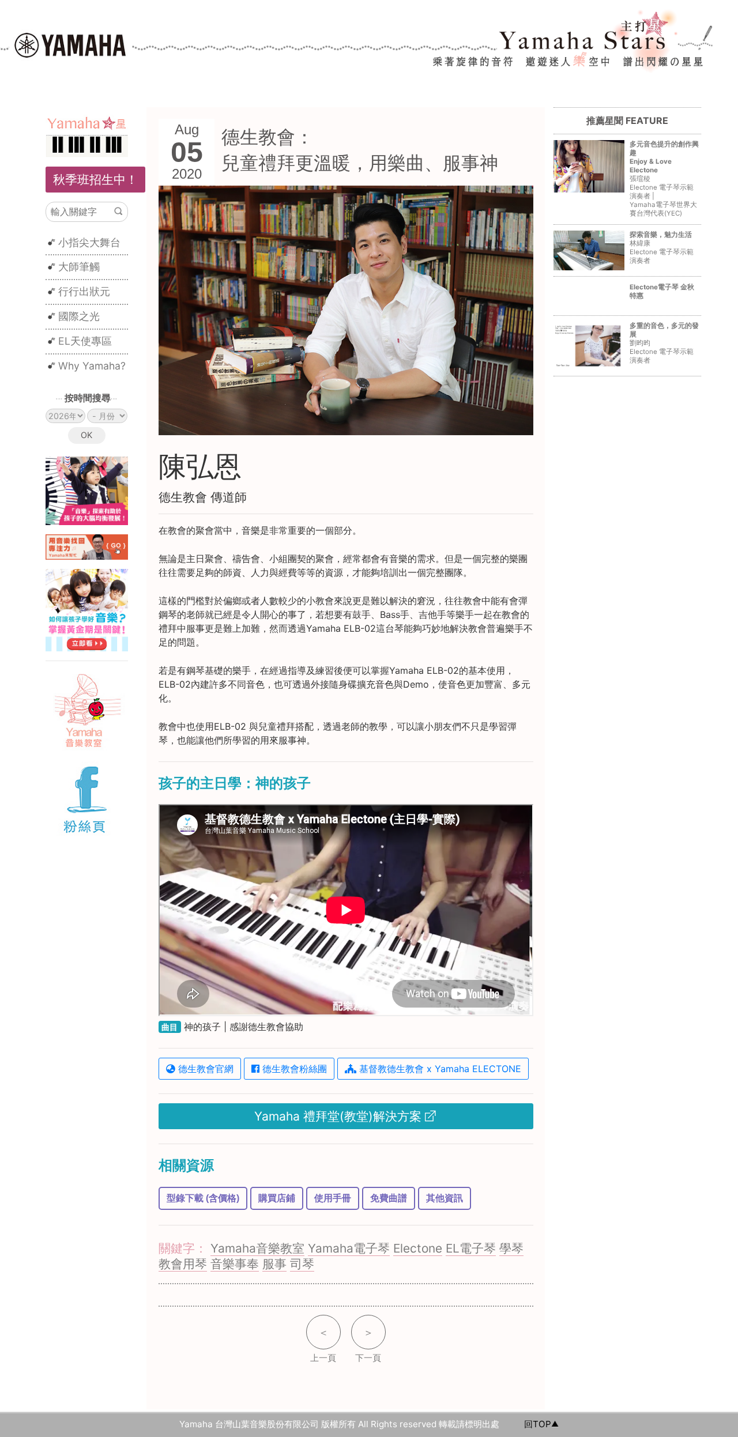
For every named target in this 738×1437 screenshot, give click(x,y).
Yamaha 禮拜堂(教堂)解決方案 (339, 1116)
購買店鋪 (276, 1198)
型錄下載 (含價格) (203, 1198)
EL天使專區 (85, 341)
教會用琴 (183, 1264)
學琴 (511, 1248)
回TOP (537, 1424)
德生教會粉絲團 (293, 1068)
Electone (417, 1248)
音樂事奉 (234, 1264)
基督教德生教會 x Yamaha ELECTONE (438, 1068)
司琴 (302, 1264)
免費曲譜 (388, 1198)
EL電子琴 (471, 1248)
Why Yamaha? (92, 366)
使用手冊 (332, 1198)
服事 (274, 1264)
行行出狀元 (84, 291)
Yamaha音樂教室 (257, 1248)
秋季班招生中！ (95, 179)
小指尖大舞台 (89, 242)
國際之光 (79, 316)
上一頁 (323, 1344)
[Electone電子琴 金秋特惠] (627, 304)
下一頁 (368, 1344)
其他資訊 (444, 1198)
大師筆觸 (79, 267)
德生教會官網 (204, 1068)
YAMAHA (70, 43)
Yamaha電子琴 (349, 1248)
